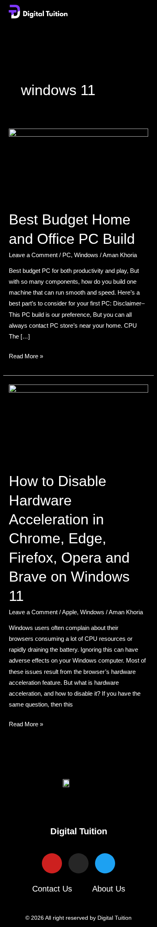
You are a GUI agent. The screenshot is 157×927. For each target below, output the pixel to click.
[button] (78, 31)
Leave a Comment (33, 255)
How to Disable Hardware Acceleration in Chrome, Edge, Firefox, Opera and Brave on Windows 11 (69, 538)
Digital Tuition (78, 831)
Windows (86, 255)
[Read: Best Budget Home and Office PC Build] (78, 164)
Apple (69, 612)
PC (66, 255)
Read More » (26, 355)
